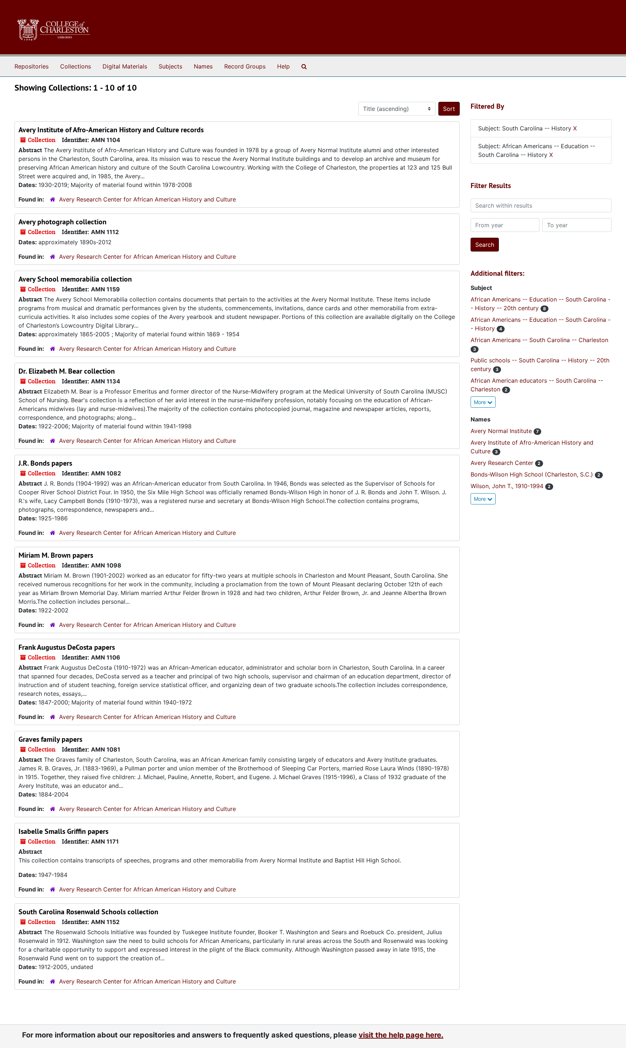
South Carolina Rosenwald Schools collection (88, 911)
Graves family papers (50, 739)
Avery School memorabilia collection (75, 279)
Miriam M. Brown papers (55, 555)
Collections (75, 66)
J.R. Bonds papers (45, 463)
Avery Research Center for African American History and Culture (147, 199)
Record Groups (245, 66)
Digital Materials (125, 66)
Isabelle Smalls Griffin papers (63, 831)
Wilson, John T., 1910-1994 (508, 486)
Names (203, 66)
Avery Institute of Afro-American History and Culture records (111, 129)
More (480, 402)
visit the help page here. (401, 1035)
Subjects (170, 66)
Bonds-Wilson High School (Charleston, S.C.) (533, 474)
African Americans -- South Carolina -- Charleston (539, 340)
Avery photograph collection (62, 221)
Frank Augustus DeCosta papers (66, 647)
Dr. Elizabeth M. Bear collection (66, 371)
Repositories (31, 66)
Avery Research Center (503, 462)
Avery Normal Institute (502, 430)
